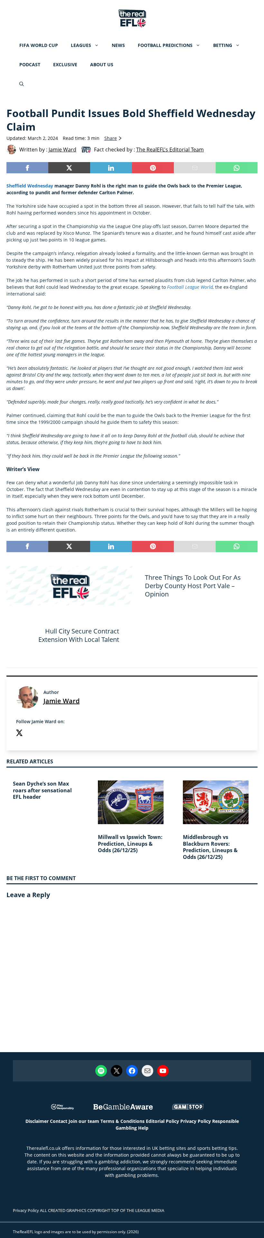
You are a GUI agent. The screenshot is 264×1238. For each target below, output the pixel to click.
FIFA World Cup (38, 45)
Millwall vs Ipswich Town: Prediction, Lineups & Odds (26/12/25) (130, 843)
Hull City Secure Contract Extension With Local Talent (78, 635)
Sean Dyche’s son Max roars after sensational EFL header (42, 790)
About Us (101, 64)
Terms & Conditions (122, 1121)
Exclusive (65, 64)
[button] (21, 84)
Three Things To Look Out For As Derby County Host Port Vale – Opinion (193, 585)
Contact (58, 1121)
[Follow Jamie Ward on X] (19, 734)
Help (143, 1128)
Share (110, 138)
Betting (222, 45)
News (118, 45)
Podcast (29, 64)
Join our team (84, 1121)
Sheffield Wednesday (29, 186)
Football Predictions (165, 45)
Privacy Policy (195, 1121)
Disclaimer (37, 1121)
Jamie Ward (61, 700)
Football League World (190, 287)
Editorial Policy (162, 1121)
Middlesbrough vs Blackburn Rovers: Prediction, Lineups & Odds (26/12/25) (210, 846)
